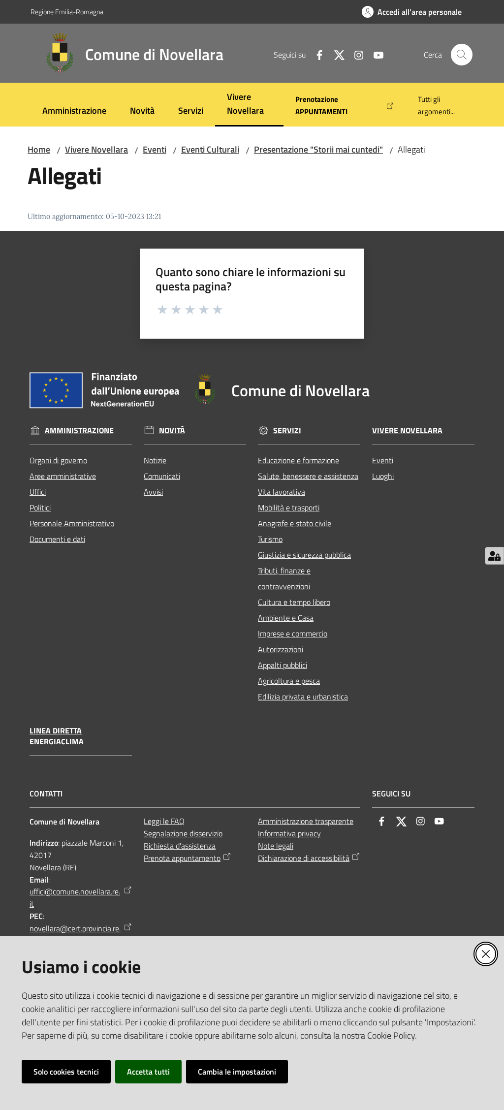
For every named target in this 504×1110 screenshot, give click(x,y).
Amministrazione (79, 430)
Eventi (154, 149)
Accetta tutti (148, 1072)
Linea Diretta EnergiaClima (57, 736)
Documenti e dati (57, 539)
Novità (172, 430)
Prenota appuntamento (182, 858)
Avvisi (153, 492)
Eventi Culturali (210, 149)
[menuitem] (74, 111)
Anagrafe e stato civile (294, 523)
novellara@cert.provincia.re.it (75, 934)
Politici (40, 507)
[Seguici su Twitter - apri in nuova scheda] (335, 54)
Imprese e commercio (292, 633)
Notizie (155, 460)
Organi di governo (58, 460)
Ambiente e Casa (286, 618)
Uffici (38, 492)
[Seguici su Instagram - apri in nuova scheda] (355, 54)
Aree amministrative (63, 476)
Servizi (287, 430)
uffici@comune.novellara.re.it (75, 898)
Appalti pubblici (282, 665)
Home (39, 149)
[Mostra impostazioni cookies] (494, 556)
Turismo (270, 539)
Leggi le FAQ (164, 821)
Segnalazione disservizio (183, 833)
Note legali (275, 846)
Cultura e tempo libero (294, 602)
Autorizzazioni (280, 649)
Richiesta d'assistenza (180, 846)
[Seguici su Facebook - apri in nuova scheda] (315, 54)
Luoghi (383, 476)
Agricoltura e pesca (289, 681)
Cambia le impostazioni (237, 1072)
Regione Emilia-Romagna (67, 11)
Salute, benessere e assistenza (308, 476)
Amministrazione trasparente (305, 821)
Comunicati (162, 476)
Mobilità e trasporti (288, 507)
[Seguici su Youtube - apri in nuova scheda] (374, 54)
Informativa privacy (289, 833)
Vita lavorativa (281, 492)
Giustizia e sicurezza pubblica (304, 555)
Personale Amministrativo (72, 523)
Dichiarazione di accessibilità (303, 858)
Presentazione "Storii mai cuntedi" (318, 149)
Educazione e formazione (298, 460)
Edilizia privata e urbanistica (303, 696)
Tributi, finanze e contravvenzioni (284, 578)
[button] (461, 54)
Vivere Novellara (96, 149)
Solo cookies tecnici (66, 1072)
